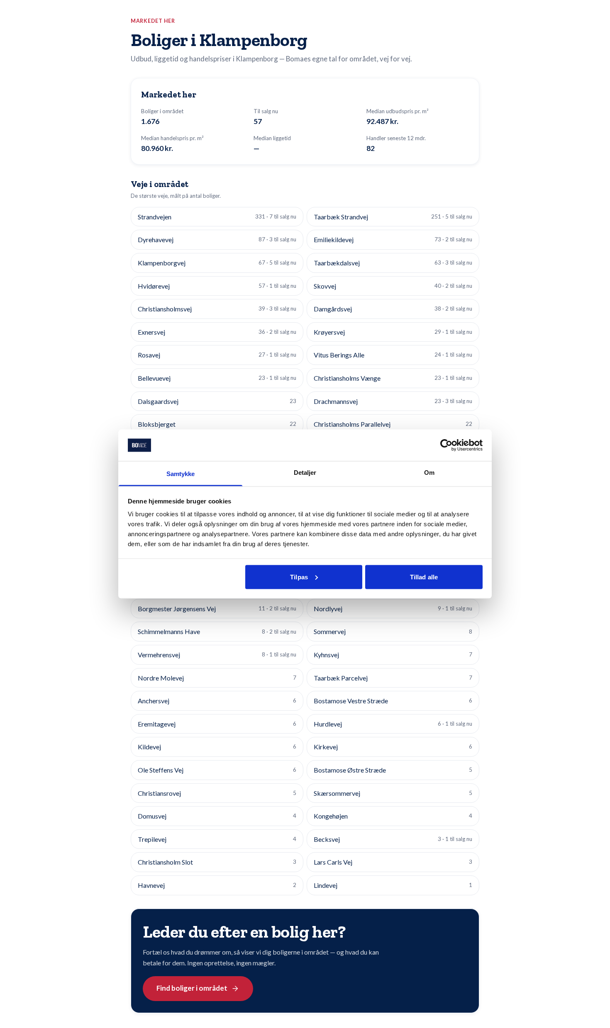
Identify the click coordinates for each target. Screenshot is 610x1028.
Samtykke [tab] (180, 473)
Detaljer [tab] (305, 472)
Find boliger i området (191, 988)
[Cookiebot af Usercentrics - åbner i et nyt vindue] (446, 445)
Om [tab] (429, 472)
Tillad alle (424, 576)
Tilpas (299, 576)
